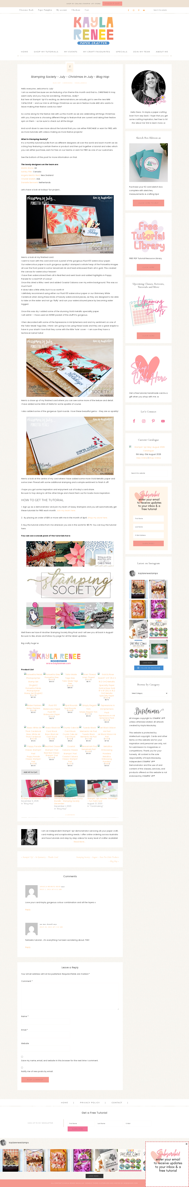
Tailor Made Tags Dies (70, 682)
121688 (51, 739)
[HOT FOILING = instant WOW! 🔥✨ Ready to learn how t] (138, 649)
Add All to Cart (30, 772)
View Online (141, 458)
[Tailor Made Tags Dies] (70, 678)
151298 (33, 710)
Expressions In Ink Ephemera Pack (107, 716)
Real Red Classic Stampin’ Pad (51, 754)
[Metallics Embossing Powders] (107, 753)
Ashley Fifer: (27, 171)
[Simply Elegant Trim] (88, 709)
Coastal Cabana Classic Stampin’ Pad (70, 759)
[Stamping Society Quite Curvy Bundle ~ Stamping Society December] (69, 788)
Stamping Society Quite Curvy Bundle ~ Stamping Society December (68, 801)
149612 (51, 716)
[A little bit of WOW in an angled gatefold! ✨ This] (158, 589)
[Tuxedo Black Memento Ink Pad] (88, 731)
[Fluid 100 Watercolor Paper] (52, 709)
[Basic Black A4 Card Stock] (52, 731)
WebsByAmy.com (131, 1183)
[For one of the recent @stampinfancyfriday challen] (158, 649)
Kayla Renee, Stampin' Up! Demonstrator (94, 31)
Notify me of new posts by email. (37, 1071)
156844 (107, 698)
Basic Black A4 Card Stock (51, 735)
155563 (70, 686)
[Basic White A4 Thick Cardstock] (33, 731)
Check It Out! (112, 4)
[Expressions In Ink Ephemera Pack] (107, 712)
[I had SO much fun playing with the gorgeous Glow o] (138, 609)
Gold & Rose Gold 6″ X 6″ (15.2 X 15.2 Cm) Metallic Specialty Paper (107, 692)
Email (24, 1030)
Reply (28, 909)
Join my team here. (66, 510)
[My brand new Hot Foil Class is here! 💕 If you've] (158, 629)
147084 (51, 758)
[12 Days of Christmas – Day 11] (36, 788)
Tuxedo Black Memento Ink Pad (88, 735)
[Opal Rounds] (70, 705)
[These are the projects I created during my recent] (158, 609)
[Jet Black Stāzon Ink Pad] (107, 731)
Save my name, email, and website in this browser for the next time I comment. (59, 1060)
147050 (33, 764)
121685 (70, 739)
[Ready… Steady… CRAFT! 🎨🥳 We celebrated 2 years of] (138, 589)
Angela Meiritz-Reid (50, 886)
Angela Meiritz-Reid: (30, 175)
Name (25, 1016)
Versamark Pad (89, 749)
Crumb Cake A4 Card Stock (70, 735)
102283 (88, 751)
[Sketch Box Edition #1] (148, 162)
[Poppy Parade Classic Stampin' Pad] (33, 753)
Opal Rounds (70, 708)
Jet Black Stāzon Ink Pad (107, 735)
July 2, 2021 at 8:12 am (51, 889)
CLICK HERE (148, 267)
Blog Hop (56, 83)
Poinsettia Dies (52, 677)
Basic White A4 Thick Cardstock (33, 735)
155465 (107, 720)
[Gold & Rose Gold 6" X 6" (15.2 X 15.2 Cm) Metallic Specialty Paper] (107, 685)
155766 (88, 714)
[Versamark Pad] (88, 746)
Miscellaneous (81, 83)
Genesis (88, 1183)
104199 (88, 679)
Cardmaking (68, 83)
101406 (107, 739)
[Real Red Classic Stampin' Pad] (52, 750)
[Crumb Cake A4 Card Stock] (70, 731)
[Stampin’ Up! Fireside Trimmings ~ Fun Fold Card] (102, 788)
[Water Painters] (33, 705)
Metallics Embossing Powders (107, 759)
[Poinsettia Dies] (51, 674)
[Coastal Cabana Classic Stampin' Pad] (70, 753)
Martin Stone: (27, 168)
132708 (88, 739)
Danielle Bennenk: (29, 182)
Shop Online (155, 458)
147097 (70, 764)
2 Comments (70, 815)
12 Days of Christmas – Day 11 (35, 798)
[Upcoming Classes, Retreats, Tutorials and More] (148, 330)
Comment (27, 981)
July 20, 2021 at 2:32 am (51, 927)
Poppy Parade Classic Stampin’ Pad (33, 759)
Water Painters (33, 708)
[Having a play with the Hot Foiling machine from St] (138, 629)
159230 (33, 739)
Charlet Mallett (28, 179)
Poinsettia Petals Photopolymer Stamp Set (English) (33, 690)
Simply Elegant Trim (88, 712)
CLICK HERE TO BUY (148, 203)
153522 (51, 679)
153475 (33, 695)
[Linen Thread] (88, 674)
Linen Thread (88, 677)
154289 (70, 710)
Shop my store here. (98, 517)
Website (25, 1043)
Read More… (79, 841)
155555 (107, 764)
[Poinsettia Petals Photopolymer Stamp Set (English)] (33, 685)
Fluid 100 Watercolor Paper (51, 713)
